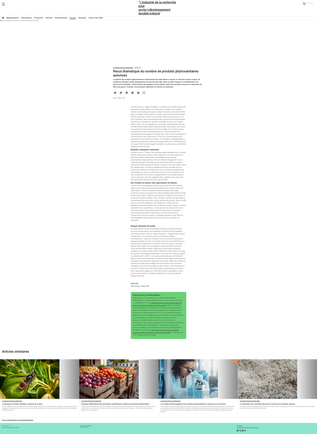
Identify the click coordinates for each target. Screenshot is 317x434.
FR (310, 3)
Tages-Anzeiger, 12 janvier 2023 (140, 286)
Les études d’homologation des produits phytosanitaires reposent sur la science (193, 404)
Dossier (73, 18)
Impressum (240, 425)
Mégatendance (13, 18)
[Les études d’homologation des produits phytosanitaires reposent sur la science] (198, 379)
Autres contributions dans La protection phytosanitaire (17, 420)
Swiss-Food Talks (96, 18)
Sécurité (49, 18)
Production (38, 18)
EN (312, 3)
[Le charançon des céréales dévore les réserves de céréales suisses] (277, 379)
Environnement (61, 18)
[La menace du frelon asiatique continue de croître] (39, 379)
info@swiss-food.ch (85, 425)
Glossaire (82, 18)
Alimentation (26, 18)
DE (307, 3)
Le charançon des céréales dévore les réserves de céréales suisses (267, 404)
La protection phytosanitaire (123, 67)
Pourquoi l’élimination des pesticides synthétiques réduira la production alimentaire (115, 404)
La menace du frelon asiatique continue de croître (22, 404)
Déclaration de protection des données (248, 427)
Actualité (137, 67)
